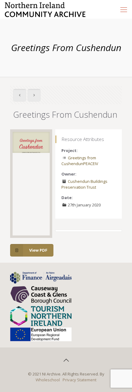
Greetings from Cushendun (78, 160)
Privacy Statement (79, 380)
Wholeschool (48, 380)
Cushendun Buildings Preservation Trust (84, 184)
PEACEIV (90, 163)
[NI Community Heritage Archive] (45, 9)
